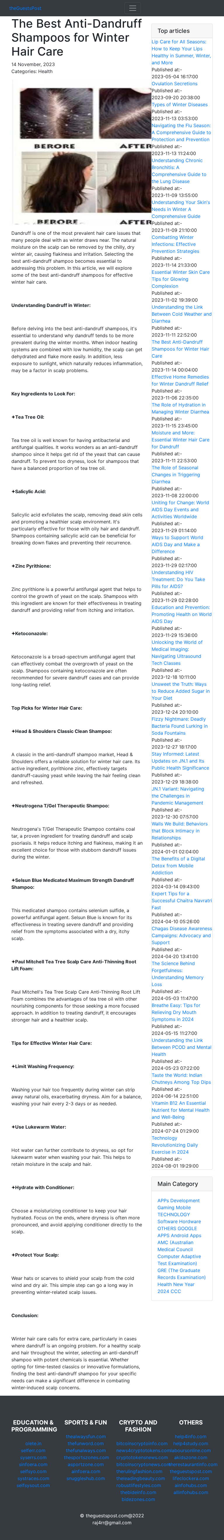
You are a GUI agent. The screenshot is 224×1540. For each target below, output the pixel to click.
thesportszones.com (86, 1457)
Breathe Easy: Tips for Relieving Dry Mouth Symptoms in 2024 (176, 1012)
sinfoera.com (33, 1464)
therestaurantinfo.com (193, 1464)
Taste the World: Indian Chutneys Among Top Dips (181, 1078)
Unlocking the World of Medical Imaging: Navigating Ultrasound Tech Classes (177, 652)
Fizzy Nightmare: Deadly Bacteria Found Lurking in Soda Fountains (180, 726)
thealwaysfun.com (86, 1436)
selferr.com (33, 1450)
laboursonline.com (191, 1450)
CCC (176, 1291)
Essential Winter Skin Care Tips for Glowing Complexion (181, 279)
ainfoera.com (85, 1471)
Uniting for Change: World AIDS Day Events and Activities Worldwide (180, 509)
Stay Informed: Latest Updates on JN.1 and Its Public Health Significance (180, 761)
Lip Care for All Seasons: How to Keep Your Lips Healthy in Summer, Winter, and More (181, 52)
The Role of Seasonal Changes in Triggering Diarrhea (176, 474)
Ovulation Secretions (174, 83)
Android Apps (186, 1235)
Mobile (183, 1207)
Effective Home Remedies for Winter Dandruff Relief (180, 380)
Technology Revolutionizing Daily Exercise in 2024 (175, 1145)
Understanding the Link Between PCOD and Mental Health (181, 1047)
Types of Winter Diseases (180, 104)
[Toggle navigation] (133, 8)
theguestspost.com (191, 1471)
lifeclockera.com (191, 1478)
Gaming (166, 1207)
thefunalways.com (86, 1450)
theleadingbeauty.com (140, 1478)
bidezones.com (138, 1499)
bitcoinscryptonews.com (143, 1464)
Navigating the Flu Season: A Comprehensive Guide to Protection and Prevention (181, 132)
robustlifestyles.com (138, 1485)
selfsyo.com (33, 1471)
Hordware (190, 1221)
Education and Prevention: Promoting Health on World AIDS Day (182, 614)
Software (168, 1221)
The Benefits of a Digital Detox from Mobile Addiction (178, 865)
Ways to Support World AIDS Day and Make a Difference (177, 544)
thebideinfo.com (138, 1492)
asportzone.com (86, 1464)
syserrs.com (33, 1457)
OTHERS (167, 1228)
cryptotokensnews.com (142, 1457)
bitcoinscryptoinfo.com (142, 1443)
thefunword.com (86, 1443)
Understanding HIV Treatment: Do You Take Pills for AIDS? (178, 579)
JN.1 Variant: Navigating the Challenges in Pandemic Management (178, 796)
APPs (163, 1200)
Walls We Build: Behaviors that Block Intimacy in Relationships (180, 831)
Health (165, 1284)
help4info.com (190, 1436)
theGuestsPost (25, 8)
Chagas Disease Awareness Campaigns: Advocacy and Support (182, 935)
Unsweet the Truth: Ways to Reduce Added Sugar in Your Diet (181, 691)
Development (185, 1200)
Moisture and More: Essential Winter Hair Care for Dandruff (180, 440)
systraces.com (33, 1478)
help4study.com (190, 1443)
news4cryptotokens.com (143, 1450)
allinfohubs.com (191, 1492)
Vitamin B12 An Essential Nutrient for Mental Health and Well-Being (180, 1110)
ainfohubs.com (191, 1485)
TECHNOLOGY (174, 1214)
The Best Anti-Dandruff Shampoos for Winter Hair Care (180, 349)
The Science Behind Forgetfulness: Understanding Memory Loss (178, 973)
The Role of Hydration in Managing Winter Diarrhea (180, 408)
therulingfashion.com (139, 1471)
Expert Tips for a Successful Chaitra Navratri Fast (182, 900)
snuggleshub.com (85, 1478)
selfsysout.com (33, 1485)
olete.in (33, 1443)
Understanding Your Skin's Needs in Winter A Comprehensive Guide (181, 209)
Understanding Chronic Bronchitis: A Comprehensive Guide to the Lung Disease (179, 170)
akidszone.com (190, 1457)
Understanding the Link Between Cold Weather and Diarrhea (182, 314)
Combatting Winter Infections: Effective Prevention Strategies (175, 244)
